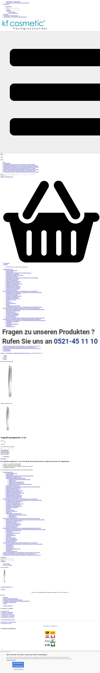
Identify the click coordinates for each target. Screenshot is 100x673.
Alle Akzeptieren (18, 663)
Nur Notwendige (18, 666)
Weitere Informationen (19, 669)
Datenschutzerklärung (11, 660)
